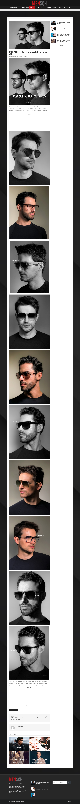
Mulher (43, 7)
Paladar (55, 7)
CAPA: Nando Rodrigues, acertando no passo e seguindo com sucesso (19, 718)
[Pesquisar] (69, 782)
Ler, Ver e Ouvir (24, 7)
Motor (60, 7)
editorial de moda (19, 705)
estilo (24, 705)
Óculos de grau (28, 705)
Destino (49, 7)
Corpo (37, 7)
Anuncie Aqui (67, 7)
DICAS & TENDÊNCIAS (18, 56)
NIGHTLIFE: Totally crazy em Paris (41, 717)
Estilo (31, 7)
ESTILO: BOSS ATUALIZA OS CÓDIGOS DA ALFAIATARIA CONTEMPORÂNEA (63, 41)
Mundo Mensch (14, 7)
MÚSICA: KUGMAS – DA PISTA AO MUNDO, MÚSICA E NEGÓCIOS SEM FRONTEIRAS (63, 35)
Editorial (13, 705)
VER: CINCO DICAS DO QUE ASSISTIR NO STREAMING (63, 23)
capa (10, 705)
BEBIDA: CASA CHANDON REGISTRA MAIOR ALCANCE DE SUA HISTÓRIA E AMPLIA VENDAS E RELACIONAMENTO (24, 9)
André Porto (12, 56)
